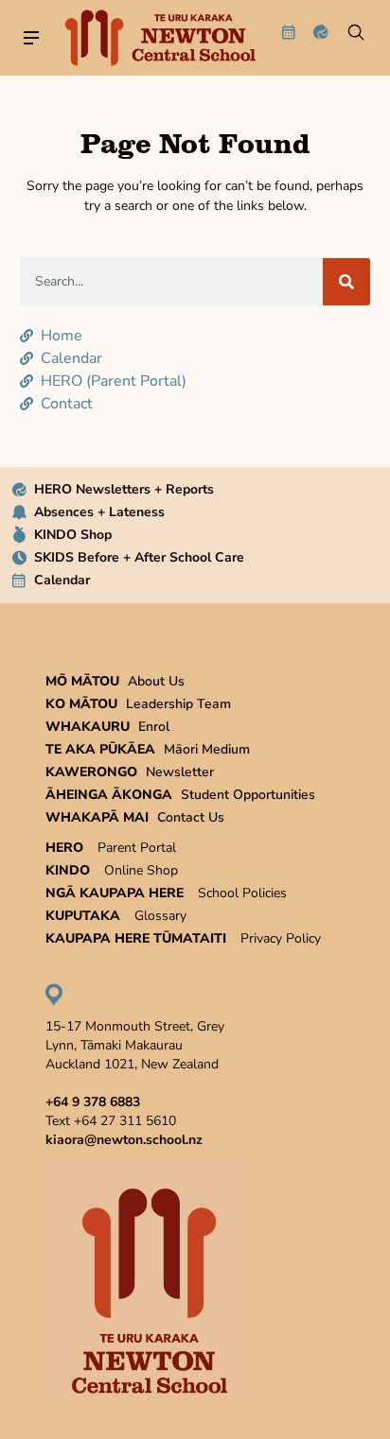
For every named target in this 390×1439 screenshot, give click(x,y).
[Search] (346, 281)
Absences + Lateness (99, 512)
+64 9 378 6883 (92, 1102)
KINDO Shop (73, 535)
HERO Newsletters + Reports (124, 489)
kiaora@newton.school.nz (124, 1140)
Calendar (62, 580)
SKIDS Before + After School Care (139, 557)
